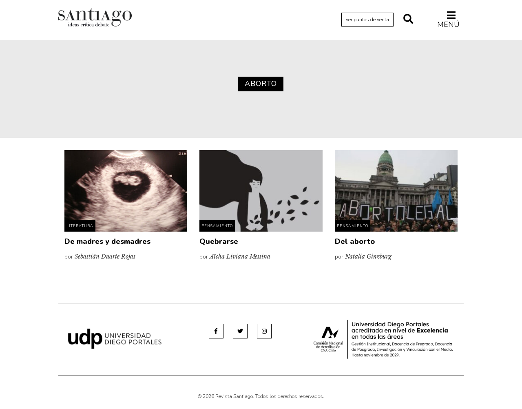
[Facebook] (216, 331)
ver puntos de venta (367, 19)
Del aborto (355, 241)
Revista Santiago (95, 18)
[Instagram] (264, 331)
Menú (448, 24)
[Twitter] (240, 331)
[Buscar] (408, 19)
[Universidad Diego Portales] (114, 338)
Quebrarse (218, 241)
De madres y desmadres (107, 241)
